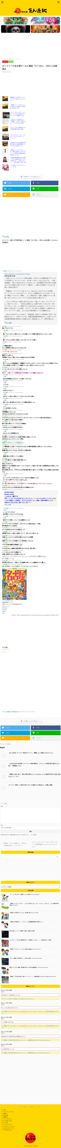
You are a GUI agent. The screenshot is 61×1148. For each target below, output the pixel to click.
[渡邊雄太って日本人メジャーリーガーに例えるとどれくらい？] (6, 99)
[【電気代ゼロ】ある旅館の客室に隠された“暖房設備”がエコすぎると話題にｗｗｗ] (6, 144)
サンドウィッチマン (8, 1112)
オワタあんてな (7, 1121)
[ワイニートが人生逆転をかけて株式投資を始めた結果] (6, 129)
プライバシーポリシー (23, 1106)
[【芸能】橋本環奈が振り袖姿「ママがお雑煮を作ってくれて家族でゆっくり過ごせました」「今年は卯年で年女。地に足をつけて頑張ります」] (6, 160)
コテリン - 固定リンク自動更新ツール (3, 97)
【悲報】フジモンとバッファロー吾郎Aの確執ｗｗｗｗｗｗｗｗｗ (25, 949)
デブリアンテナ (7, 1124)
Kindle (4, 611)
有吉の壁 (5, 1115)
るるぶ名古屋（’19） (7, 600)
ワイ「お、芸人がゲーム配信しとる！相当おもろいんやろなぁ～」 (25, 894)
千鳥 (4, 1110)
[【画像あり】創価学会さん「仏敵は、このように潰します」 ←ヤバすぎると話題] (6, 122)
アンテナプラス (7, 1119)
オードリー (3, 744)
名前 (2, 825)
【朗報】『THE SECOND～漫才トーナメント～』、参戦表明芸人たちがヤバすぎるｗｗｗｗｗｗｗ (33, 976)
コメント (30, 806)
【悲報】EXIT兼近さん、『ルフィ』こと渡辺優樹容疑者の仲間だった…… (27, 921)
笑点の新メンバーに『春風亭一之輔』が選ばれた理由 (22, 931)
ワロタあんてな (7, 1130)
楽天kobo (4, 608)
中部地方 (9, 744)
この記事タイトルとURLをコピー (31, 177)
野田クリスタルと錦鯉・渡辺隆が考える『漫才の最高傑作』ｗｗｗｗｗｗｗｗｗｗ (29, 967)
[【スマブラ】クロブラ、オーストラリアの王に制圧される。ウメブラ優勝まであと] (6, 114)
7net (3, 613)
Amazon (4, 609)
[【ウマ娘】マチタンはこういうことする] (6, 167)
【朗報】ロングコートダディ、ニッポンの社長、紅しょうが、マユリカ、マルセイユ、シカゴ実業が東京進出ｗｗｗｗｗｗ (34, 904)
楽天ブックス (5, 606)
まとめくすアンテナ (8, 1128)
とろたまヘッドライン (9, 1126)
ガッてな (5, 1122)
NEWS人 (5, 1117)
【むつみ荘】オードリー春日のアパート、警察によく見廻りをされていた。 (31, 753)
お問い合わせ (32, 1106)
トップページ (39, 1106)
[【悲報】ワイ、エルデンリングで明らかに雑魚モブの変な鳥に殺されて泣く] (6, 107)
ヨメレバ (11, 602)
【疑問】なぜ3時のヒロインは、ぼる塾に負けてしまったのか (24, 912)
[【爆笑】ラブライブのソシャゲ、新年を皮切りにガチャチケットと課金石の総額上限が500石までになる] (6, 152)
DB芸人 (5, 1113)
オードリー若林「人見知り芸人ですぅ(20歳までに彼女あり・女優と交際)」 (31, 785)
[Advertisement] (30, 45)
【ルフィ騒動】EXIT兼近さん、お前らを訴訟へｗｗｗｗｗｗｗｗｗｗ (26, 958)
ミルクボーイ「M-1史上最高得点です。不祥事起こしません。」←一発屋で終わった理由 (30, 940)
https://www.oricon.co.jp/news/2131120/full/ (17, 274)
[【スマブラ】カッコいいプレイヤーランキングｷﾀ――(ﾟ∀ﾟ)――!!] (6, 137)
